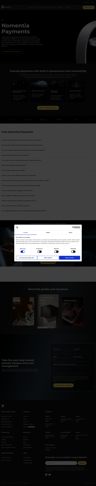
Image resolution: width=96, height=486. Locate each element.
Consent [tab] (25, 232)
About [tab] (70, 232)
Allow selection (48, 257)
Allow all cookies (69, 257)
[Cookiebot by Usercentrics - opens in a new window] (73, 227)
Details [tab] (48, 232)
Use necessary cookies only (26, 257)
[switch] (39, 251)
